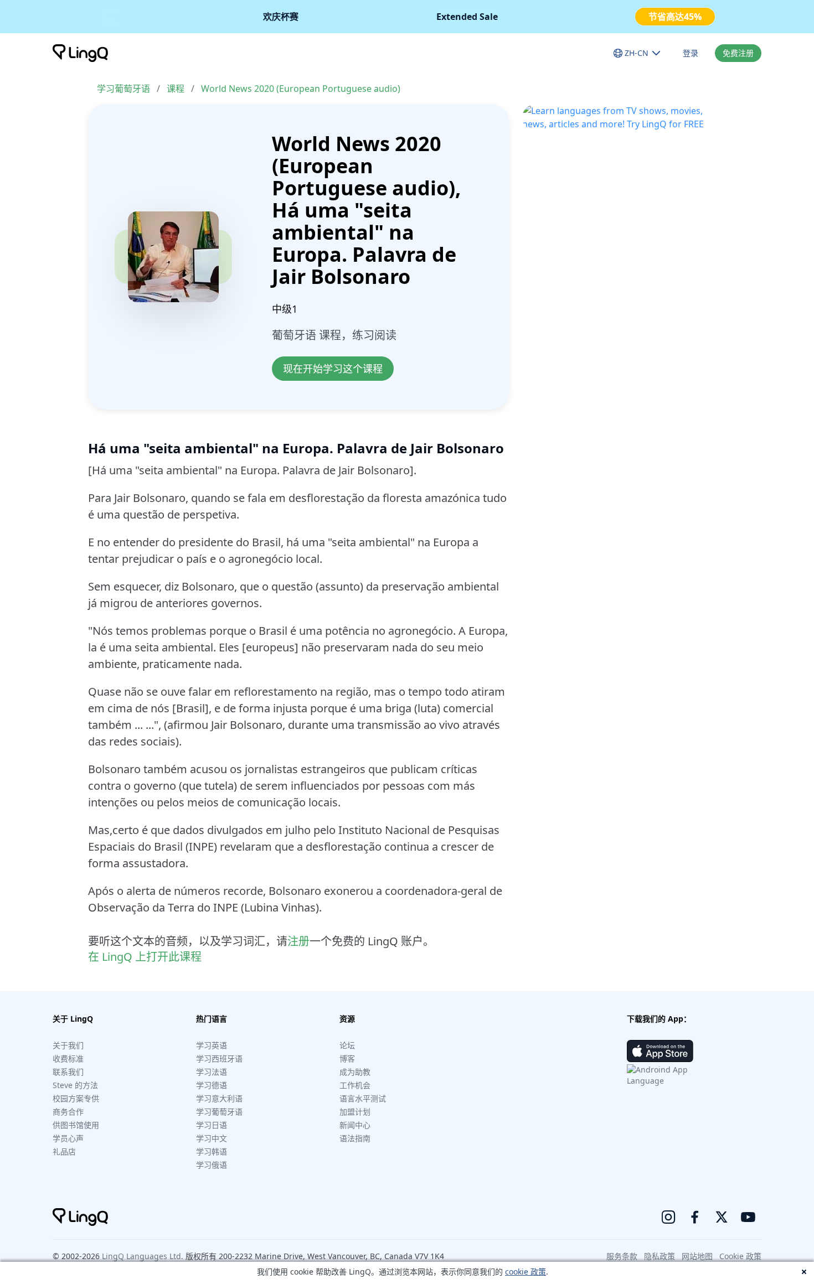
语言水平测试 (362, 1098)
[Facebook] (695, 1217)
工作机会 (354, 1085)
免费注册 (738, 53)
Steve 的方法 (75, 1085)
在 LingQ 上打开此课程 (145, 956)
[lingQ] (80, 53)
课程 (175, 88)
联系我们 (68, 1071)
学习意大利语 (219, 1098)
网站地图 (697, 1256)
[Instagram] (668, 1217)
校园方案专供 (76, 1098)
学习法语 (211, 1071)
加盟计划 (354, 1111)
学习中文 (211, 1138)
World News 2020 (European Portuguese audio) (300, 88)
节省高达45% (675, 17)
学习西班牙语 (219, 1058)
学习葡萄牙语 (123, 88)
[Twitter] (721, 1217)
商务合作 (68, 1111)
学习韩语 (211, 1151)
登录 (690, 53)
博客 (347, 1058)
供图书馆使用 (76, 1125)
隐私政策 (659, 1256)
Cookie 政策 (740, 1256)
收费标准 (68, 1058)
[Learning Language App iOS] (660, 1051)
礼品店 (64, 1151)
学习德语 (211, 1085)
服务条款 (621, 1256)
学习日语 (211, 1125)
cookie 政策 (525, 1271)
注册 (298, 941)
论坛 (347, 1045)
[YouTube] (748, 1217)
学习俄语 (211, 1164)
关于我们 (68, 1045)
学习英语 (211, 1045)
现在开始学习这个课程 (333, 368)
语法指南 (354, 1138)
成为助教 (354, 1071)
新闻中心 (354, 1125)
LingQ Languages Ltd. (142, 1256)
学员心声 (68, 1138)
